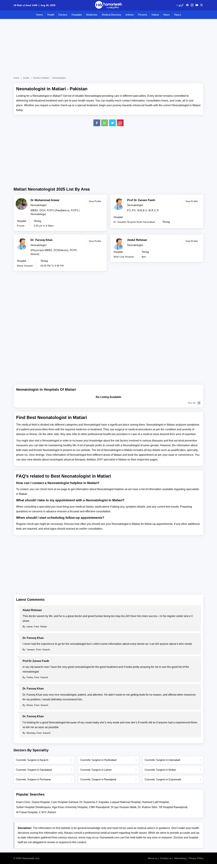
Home (39, 14)
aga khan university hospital (69, 807)
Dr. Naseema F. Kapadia (94, 802)
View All (192, 403)
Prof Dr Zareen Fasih (141, 200)
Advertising (180, 858)
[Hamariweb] (108, 5)
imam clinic (23, 802)
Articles (129, 14)
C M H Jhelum (47, 812)
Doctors (62, 14)
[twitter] (201, 5)
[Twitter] (112, 122)
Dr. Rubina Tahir (147, 807)
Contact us (166, 858)
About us (152, 858)
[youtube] (197, 5)
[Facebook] (96, 122)
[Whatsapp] (104, 122)
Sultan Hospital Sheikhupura (33, 807)
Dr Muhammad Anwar (45, 200)
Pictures (142, 14)
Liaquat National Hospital (125, 802)
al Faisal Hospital (26, 812)
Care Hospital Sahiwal (64, 802)
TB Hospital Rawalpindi (173, 807)
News (166, 14)
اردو (180, 5)
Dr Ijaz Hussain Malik (123, 807)
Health (50, 14)
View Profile (95, 201)
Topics (177, 14)
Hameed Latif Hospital (155, 802)
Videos (155, 14)
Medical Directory (111, 14)
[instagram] (120, 122)
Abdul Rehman (137, 240)
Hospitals (77, 14)
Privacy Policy (196, 858)
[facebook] (187, 5)
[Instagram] (192, 5)
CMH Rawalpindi (99, 807)
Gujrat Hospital (41, 802)
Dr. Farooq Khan (42, 240)
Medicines (91, 14)
